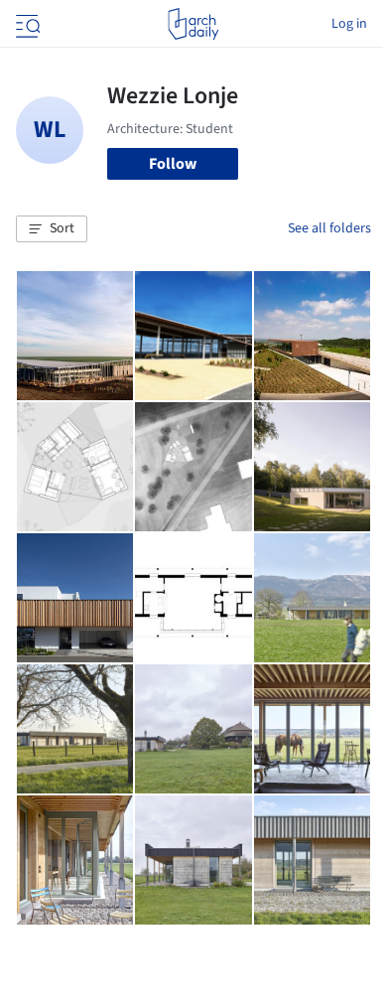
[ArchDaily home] (193, 24)
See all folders (329, 228)
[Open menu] (26, 24)
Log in (349, 24)
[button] (51, 229)
